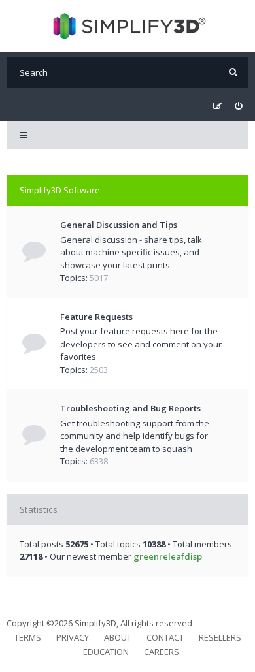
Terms (27, 637)
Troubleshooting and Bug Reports (130, 408)
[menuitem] (238, 106)
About (117, 637)
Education (106, 652)
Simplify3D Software (60, 190)
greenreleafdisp (167, 556)
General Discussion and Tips (118, 225)
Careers (161, 652)
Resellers (220, 637)
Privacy (72, 637)
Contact (165, 637)
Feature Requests (96, 317)
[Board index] (128, 26)
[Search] (233, 72)
